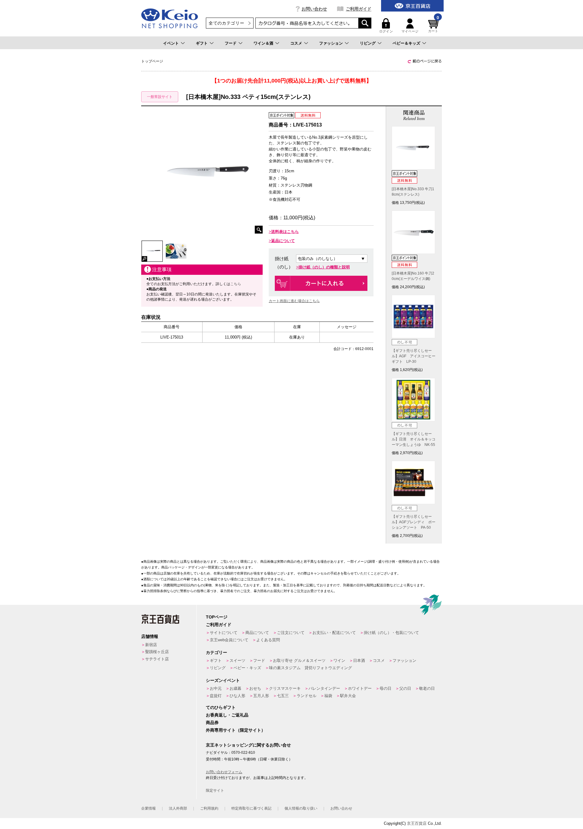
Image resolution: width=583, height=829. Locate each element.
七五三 (283, 695)
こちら (235, 284)
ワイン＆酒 (263, 43)
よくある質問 (268, 640)
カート (433, 26)
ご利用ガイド (358, 8)
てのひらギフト (221, 707)
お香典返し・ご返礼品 (227, 715)
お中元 (216, 688)
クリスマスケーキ (285, 688)
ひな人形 (237, 695)
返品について (283, 240)
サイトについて (223, 632)
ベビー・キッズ (247, 668)
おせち (255, 688)
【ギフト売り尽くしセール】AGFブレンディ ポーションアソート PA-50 (413, 522)
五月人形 (261, 695)
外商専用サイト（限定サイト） (235, 730)
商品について (257, 632)
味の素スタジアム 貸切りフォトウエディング (310, 668)
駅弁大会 (348, 695)
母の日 (385, 688)
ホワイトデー (360, 688)
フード (231, 43)
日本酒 (359, 660)
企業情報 (148, 808)
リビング (368, 43)
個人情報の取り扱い (301, 808)
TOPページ (216, 617)
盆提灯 (216, 695)
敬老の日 (427, 688)
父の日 (405, 688)
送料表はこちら (285, 231)
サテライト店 (157, 659)
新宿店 (151, 644)
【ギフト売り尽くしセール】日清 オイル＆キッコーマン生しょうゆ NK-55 (413, 439)
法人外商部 (178, 808)
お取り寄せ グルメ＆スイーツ (299, 660)
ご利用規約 (209, 808)
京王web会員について (229, 640)
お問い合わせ (314, 8)
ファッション (331, 43)
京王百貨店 (417, 823)
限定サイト (215, 790)
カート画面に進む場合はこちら (294, 301)
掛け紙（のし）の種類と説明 (324, 267)
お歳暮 (235, 688)
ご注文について (291, 632)
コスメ (296, 43)
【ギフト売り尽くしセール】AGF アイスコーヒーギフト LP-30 (413, 356)
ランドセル (306, 695)
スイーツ (237, 660)
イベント (171, 43)
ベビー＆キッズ (406, 43)
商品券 (212, 722)
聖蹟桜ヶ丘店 (157, 651)
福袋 (328, 695)
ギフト (202, 43)
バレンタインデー (324, 688)
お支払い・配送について (334, 632)
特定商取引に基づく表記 (251, 808)
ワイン (339, 660)
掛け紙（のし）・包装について (391, 632)
